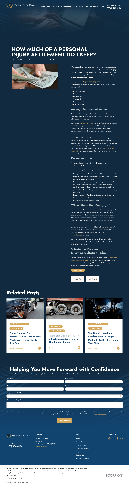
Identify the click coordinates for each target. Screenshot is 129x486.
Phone (8, 386)
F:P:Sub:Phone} (98, 257)
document (77, 166)
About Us (79, 442)
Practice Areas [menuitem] (66, 6)
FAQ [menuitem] (57, 6)
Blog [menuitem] (102, 6)
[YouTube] (121, 438)
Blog (77, 452)
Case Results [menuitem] (78, 6)
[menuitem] (9, 482)
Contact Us (80, 455)
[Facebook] (117, 438)
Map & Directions (41, 446)
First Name (10, 379)
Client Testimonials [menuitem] (92, 6)
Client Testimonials (82, 448)
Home (78, 438)
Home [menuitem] (43, 6)
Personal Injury (78, 270)
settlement (77, 235)
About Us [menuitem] (50, 6)
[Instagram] (109, 438)
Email (67, 386)
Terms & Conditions (82, 458)
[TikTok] (114, 438)
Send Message (64, 420)
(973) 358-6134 (115, 8)
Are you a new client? (13, 393)
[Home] (21, 7)
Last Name (69, 379)
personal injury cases (86, 123)
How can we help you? (13, 400)
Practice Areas (81, 445)
